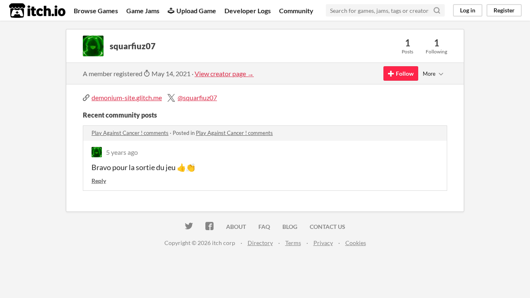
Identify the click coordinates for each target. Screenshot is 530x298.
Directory (260, 242)
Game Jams (142, 10)
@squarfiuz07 (197, 97)
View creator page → (224, 73)
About (236, 226)
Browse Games (96, 10)
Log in (467, 10)
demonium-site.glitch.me (127, 97)
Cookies (355, 242)
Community (296, 10)
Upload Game (196, 10)
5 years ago (122, 152)
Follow (405, 73)
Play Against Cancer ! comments (130, 133)
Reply (99, 180)
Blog (289, 226)
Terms (293, 242)
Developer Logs (247, 10)
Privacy (323, 242)
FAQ (264, 226)
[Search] (437, 10)
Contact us (327, 226)
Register (504, 10)
